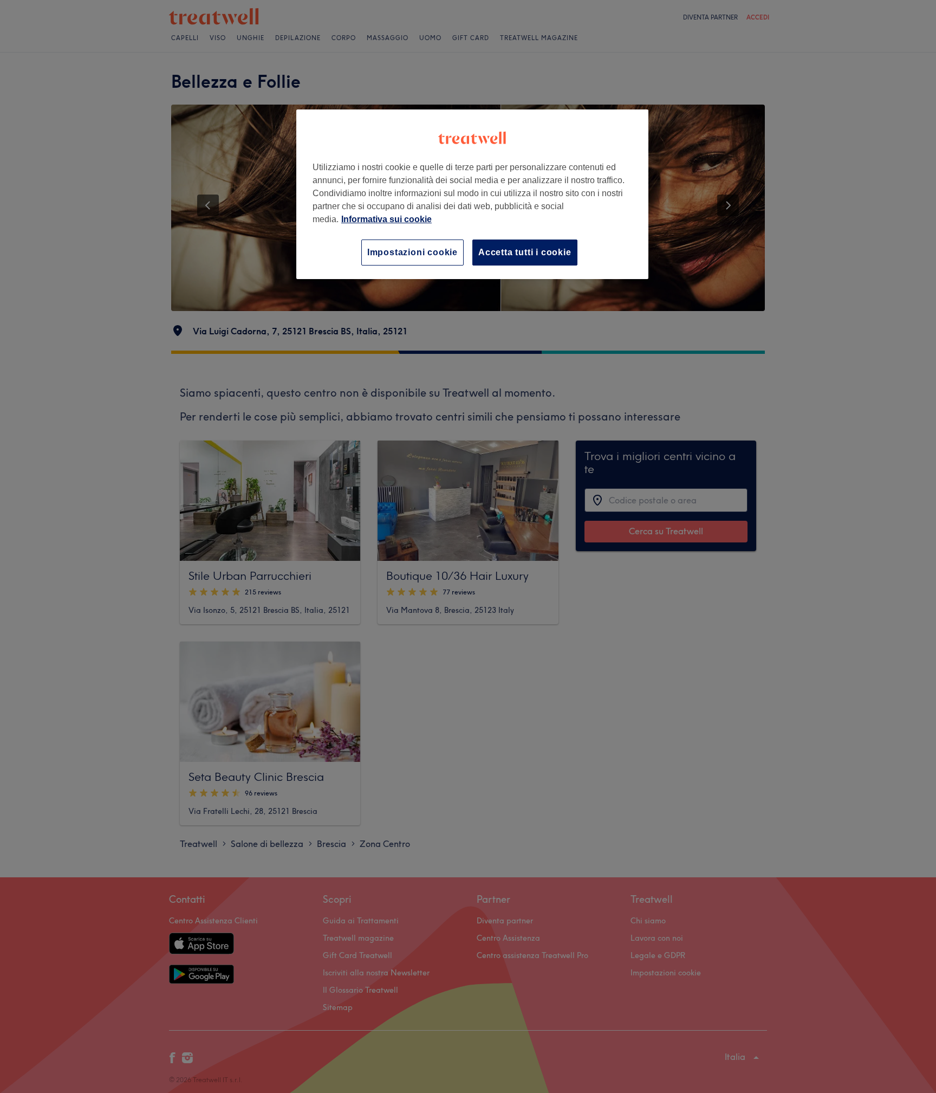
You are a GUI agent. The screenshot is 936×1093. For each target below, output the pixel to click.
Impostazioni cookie (412, 252)
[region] (472, 194)
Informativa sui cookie (386, 219)
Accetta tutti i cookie (524, 252)
